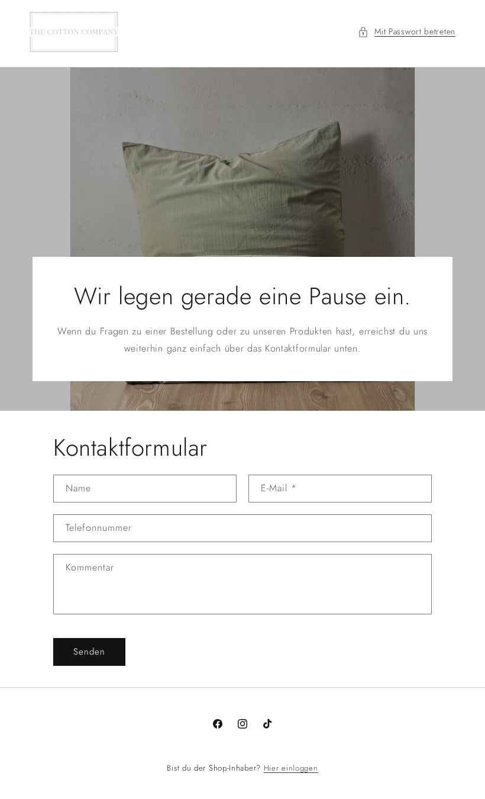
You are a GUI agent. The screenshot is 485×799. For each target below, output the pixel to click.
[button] (406, 31)
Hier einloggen (291, 768)
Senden (89, 651)
